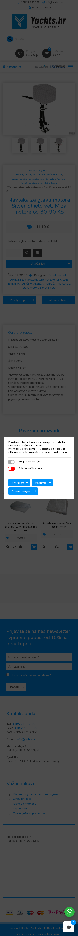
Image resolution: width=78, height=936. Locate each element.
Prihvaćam (18, 483)
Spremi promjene (21, 491)
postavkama (60, 452)
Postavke (40, 483)
